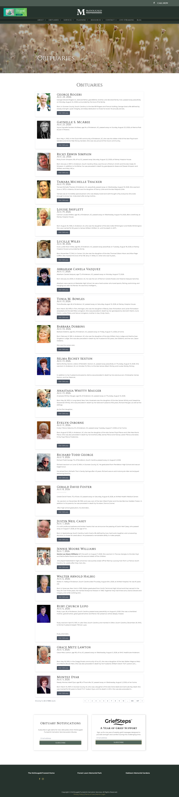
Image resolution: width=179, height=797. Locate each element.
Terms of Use (90, 794)
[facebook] (154, 3)
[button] (162, 3)
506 (132, 701)
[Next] (142, 701)
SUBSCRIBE (60, 743)
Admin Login (100, 794)
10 (123, 701)
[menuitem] (41, 20)
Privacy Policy (79, 794)
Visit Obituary (63, 113)
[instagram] (42, 779)
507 (138, 701)
